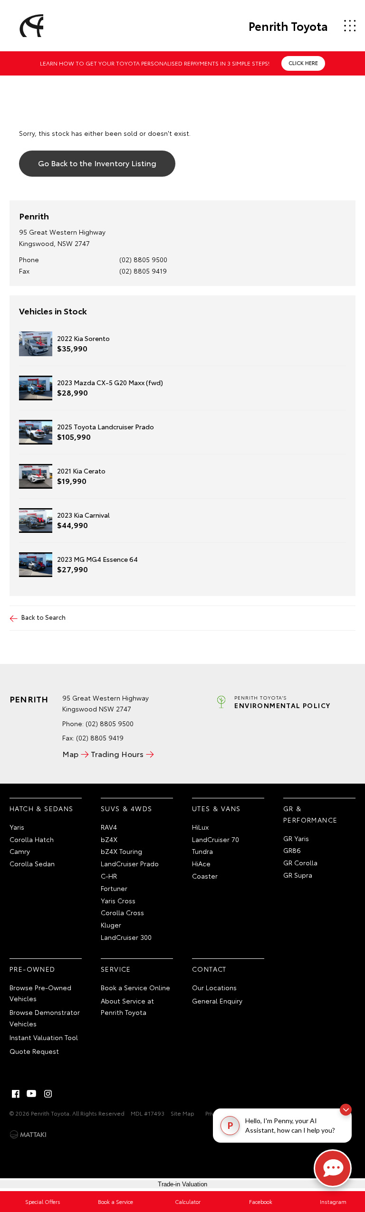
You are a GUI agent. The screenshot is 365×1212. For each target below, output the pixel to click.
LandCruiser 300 (126, 937)
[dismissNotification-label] (346, 1110)
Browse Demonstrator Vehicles (45, 1017)
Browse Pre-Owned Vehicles (40, 993)
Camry (20, 851)
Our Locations (214, 987)
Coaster (205, 876)
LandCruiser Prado (130, 863)
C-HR (109, 876)
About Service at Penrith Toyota (127, 1006)
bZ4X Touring (121, 851)
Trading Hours (117, 753)
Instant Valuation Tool (44, 1037)
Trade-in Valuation (182, 1184)
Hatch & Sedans (42, 808)
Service (116, 969)
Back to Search (43, 617)
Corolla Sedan (32, 863)
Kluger (111, 924)
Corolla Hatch (32, 839)
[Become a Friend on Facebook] (15, 1094)
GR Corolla (300, 862)
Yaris (17, 827)
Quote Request (34, 1051)
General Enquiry (217, 1000)
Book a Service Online (135, 987)
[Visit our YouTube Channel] (32, 1094)
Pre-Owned (33, 969)
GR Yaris (296, 838)
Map (70, 753)
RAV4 (109, 827)
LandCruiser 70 (215, 839)
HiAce (201, 863)
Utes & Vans (216, 808)
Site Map (182, 1113)
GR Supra (297, 875)
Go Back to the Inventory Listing (97, 162)
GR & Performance (310, 814)
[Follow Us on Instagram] (48, 1094)
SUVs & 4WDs (126, 808)
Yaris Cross (118, 900)
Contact (209, 969)
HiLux (200, 827)
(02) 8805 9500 (143, 259)
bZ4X (109, 839)
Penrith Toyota (288, 25)
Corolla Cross (122, 912)
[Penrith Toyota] (30, 25)
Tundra (202, 851)
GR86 (292, 850)
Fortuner (114, 888)
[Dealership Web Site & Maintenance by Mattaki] (28, 1134)
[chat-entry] (333, 1168)
